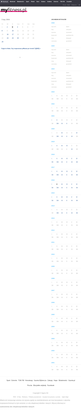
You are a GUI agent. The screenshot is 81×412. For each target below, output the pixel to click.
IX (62, 123)
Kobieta (49, 1)
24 (13, 38)
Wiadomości (20, 1)
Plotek (33, 1)
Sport (27, 1)
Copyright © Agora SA (40, 393)
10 (13, 31)
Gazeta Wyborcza (40, 380)
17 (13, 34)
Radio (68, 4)
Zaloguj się (73, 4)
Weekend (12, 1)
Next (38, 1)
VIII (58, 123)
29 (2, 42)
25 (18, 38)
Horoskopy (29, 380)
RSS (14, 397)
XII (77, 162)
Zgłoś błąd (65, 397)
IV (67, 145)
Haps (55, 380)
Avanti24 (69, 1)
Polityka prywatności (35, 397)
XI (72, 136)
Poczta (64, 4)
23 (7, 38)
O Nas (19, 397)
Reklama (25, 397)
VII (52, 162)
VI (76, 133)
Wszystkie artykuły (39, 385)
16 (7, 34)
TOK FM (62, 1)
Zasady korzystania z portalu (51, 397)
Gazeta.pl (5, 1)
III (62, 133)
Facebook (50, 385)
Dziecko (56, 1)
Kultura (43, 1)
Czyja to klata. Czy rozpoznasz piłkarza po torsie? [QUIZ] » (21, 48)
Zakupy (50, 380)
